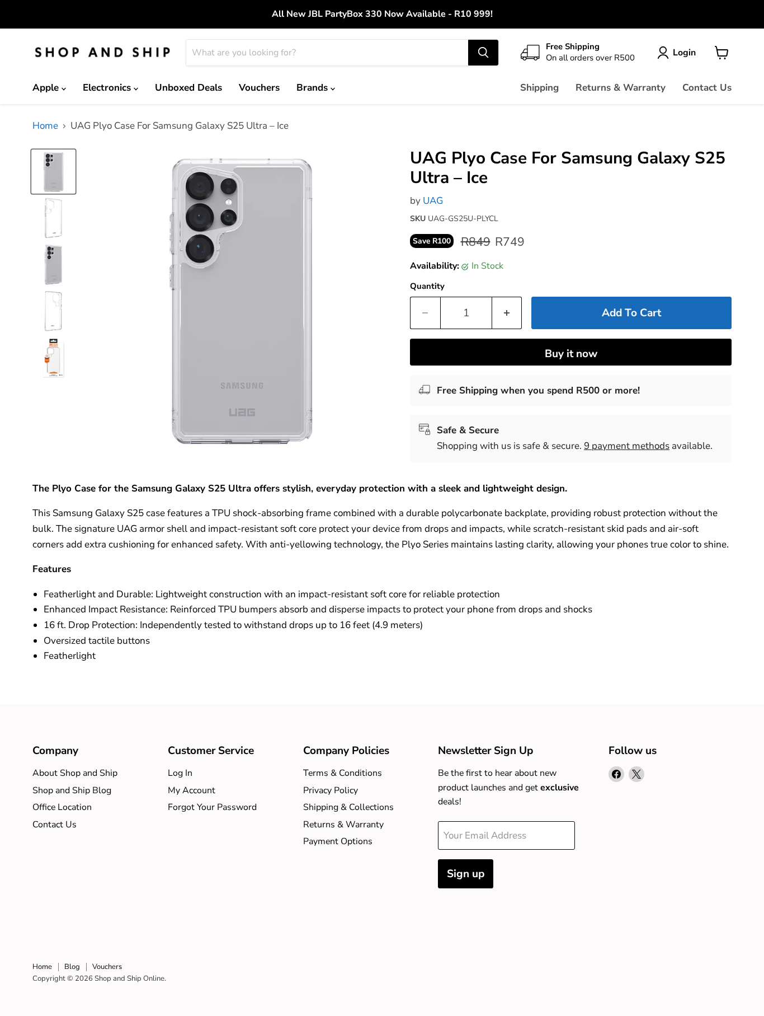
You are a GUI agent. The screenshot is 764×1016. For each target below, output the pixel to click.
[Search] (483, 52)
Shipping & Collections (348, 807)
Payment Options (337, 841)
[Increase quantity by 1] (507, 313)
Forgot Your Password (212, 807)
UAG (433, 200)
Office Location (62, 807)
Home (45, 126)
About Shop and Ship (74, 773)
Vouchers (259, 87)
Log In (180, 773)
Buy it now (571, 354)
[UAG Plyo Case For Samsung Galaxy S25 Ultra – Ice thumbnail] (53, 171)
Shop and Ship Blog (71, 790)
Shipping (539, 87)
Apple (47, 87)
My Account (191, 790)
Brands (313, 87)
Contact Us (707, 87)
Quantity (427, 286)
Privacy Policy (330, 790)
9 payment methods (626, 445)
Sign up (465, 874)
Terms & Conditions (342, 773)
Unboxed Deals (188, 87)
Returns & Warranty (621, 87)
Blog (72, 967)
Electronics (108, 87)
